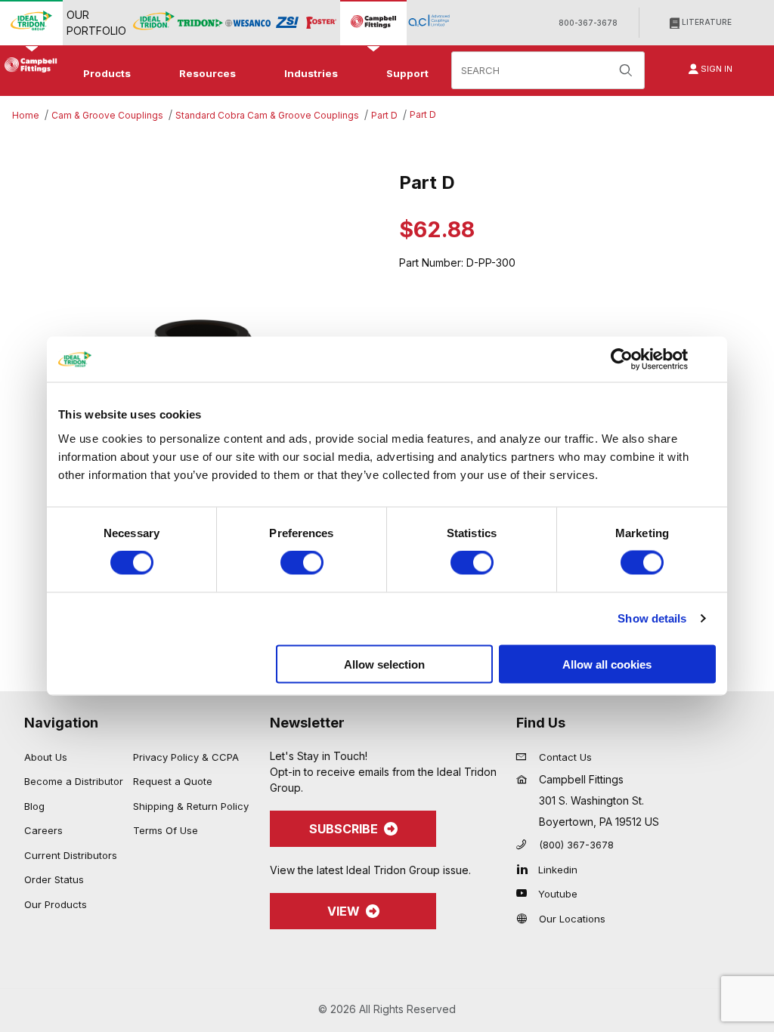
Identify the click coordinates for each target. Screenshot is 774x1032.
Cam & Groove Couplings (107, 115)
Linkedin (557, 870)
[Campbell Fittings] (373, 22)
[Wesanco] (248, 23)
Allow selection (384, 663)
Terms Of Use (165, 830)
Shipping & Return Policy (191, 806)
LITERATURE (706, 21)
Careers (43, 830)
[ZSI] (287, 23)
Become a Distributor (73, 781)
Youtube (557, 894)
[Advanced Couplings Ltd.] (429, 22)
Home (25, 115)
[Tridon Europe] (200, 23)
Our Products (55, 904)
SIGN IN (715, 68)
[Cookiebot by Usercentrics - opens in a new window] (622, 359)
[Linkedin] (525, 868)
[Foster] (321, 23)
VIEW (343, 911)
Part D (384, 115)
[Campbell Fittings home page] (28, 65)
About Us (45, 757)
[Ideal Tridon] (154, 22)
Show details (652, 618)
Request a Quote (172, 781)
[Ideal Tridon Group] (31, 22)
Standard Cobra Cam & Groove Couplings (267, 115)
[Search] (626, 70)
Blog (34, 806)
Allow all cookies (607, 663)
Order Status (54, 879)
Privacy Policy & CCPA (186, 757)
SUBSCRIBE (343, 828)
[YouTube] (525, 893)
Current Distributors (70, 855)
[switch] (302, 563)
